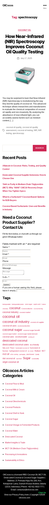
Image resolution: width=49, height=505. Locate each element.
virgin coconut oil (11, 362)
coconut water (21, 337)
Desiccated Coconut (13, 437)
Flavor (12, 348)
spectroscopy (18, 133)
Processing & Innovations (16, 454)
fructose (5, 351)
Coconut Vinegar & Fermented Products (22, 425)
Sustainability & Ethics (14, 460)
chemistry (5, 308)
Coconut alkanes (26, 309)
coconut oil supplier (37, 322)
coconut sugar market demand (27, 334)
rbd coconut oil (9, 358)
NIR (35, 130)
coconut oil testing (25, 130)
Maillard (38, 351)
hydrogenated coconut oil (18, 351)
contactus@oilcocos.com (27, 490)
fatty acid (6, 348)
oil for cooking (14, 354)
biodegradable (7, 304)
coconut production (23, 326)
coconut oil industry (16, 322)
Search (39, 148)
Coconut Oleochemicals (15, 401)
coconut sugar (12, 330)
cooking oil (31, 337)
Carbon (43, 304)
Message (7, 268)
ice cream (31, 351)
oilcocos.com (24, 498)
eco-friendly (34, 345)
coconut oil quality (13, 127)
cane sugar (28, 304)
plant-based (30, 354)
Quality (37, 354)
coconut (14, 308)
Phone (5, 261)
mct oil (6, 354)
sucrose (19, 358)
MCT (43, 351)
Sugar (27, 358)
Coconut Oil (24, 30)
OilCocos (8, 5)
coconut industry (10, 312)
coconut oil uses (9, 326)
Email (6, 254)
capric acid (36, 304)
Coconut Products (12, 407)
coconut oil (11, 316)
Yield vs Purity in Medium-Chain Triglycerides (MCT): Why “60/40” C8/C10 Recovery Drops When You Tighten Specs (23, 187)
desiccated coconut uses (16, 344)
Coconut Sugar (11, 419)
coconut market (24, 312)
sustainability (35, 358)
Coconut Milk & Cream (14, 390)
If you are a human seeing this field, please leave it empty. (22, 289)
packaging (22, 354)
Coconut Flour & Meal (14, 384)
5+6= (6, 277)
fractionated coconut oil (22, 348)
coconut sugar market (10, 334)
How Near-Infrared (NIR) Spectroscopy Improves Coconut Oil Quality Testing (24, 44)
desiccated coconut (15, 340)
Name (6, 247)
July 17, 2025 (26, 58)
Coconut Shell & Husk (14, 413)
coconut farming (38, 308)
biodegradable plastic (18, 304)
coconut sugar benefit (31, 330)
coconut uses (8, 337)
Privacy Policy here (20, 495)
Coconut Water (11, 431)
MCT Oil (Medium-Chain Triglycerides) (21, 448)
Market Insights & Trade (15, 443)
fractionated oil (35, 348)
